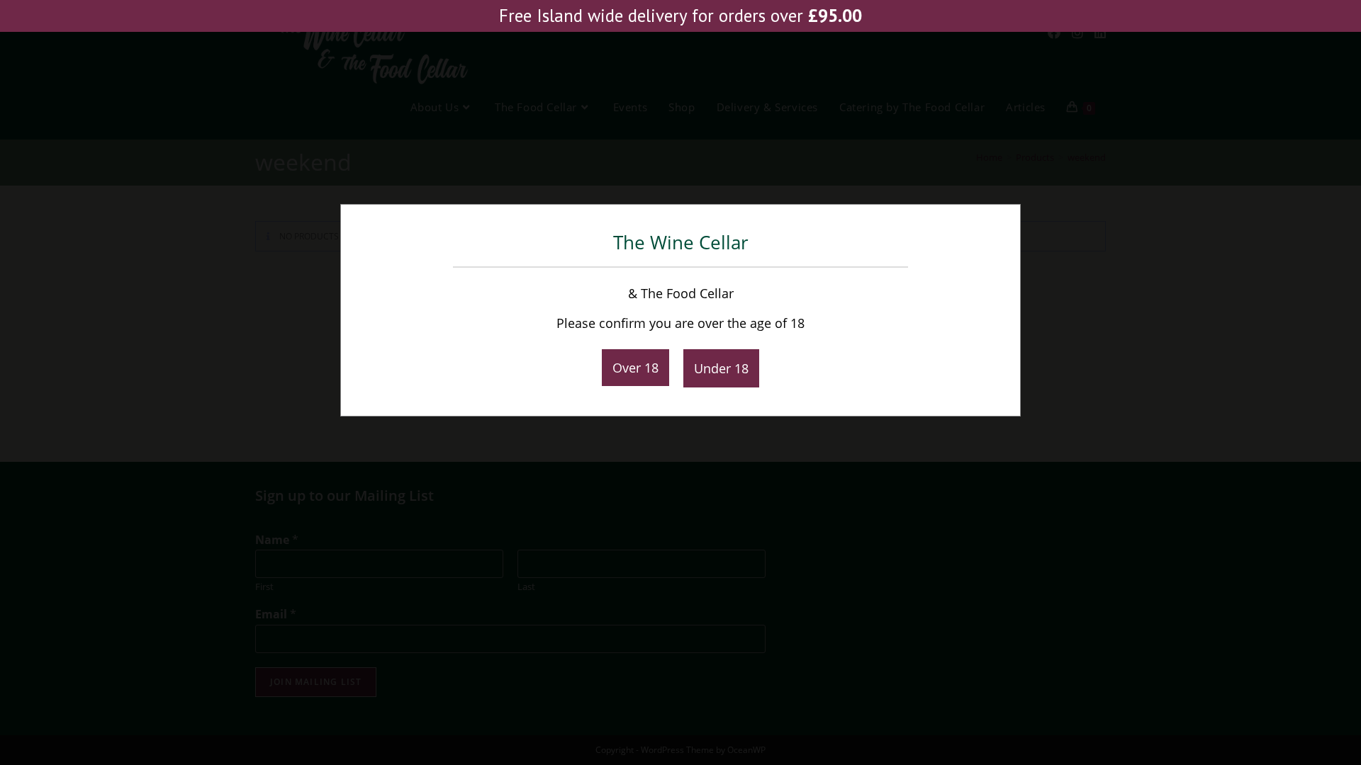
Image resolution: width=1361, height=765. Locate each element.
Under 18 (721, 368)
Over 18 (635, 367)
